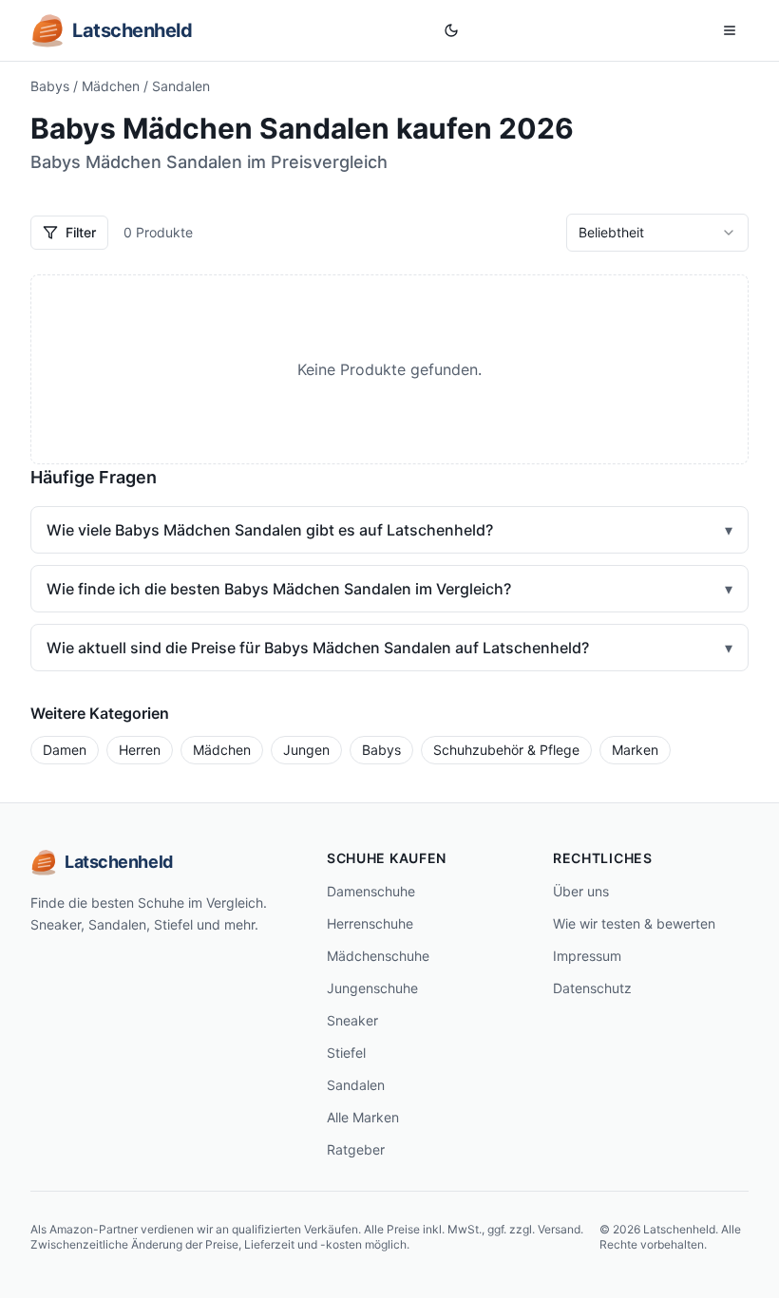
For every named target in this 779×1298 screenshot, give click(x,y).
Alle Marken (363, 1117)
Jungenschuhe (372, 988)
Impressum (587, 956)
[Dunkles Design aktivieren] (451, 30)
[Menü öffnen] (730, 30)
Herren (140, 750)
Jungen (306, 750)
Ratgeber (356, 1149)
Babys (49, 86)
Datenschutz (592, 988)
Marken (635, 750)
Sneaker (352, 1020)
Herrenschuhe (370, 923)
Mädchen (111, 86)
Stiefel (346, 1052)
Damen (64, 750)
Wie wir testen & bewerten (634, 923)
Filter (81, 232)
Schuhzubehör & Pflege (506, 750)
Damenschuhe (371, 891)
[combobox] (657, 233)
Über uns (581, 891)
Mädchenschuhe (378, 956)
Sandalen (356, 1085)
